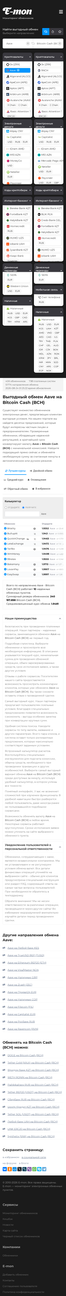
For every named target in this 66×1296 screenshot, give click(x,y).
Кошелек (12, 260)
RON (56, 354)
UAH (48, 328)
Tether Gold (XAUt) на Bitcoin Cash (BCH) (33, 1062)
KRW (17, 321)
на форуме (10, 1163)
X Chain (12, 105)
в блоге (24, 1163)
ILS (55, 337)
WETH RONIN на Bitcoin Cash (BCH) (30, 1077)
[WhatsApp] (34, 1169)
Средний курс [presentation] (15, 479)
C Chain (22, 105)
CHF (41, 345)
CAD (24, 317)
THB (48, 341)
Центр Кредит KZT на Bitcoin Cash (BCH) (33, 1106)
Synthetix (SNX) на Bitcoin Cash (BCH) (31, 1136)
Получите (30, 507)
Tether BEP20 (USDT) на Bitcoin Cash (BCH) (35, 1092)
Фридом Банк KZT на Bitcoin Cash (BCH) (33, 1070)
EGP (41, 370)
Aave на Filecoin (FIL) (21, 1006)
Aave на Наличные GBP (22, 977)
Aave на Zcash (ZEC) (20, 984)
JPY (49, 358)
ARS (25, 321)
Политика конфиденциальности (23, 1292)
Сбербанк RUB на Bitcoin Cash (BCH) (31, 1099)
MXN (48, 362)
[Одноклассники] (10, 1169)
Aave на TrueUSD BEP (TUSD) (26, 955)
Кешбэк (8, 1219)
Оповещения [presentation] (38, 479)
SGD (56, 362)
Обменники (10, 1255)
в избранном (11, 1157)
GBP (17, 317)
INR (41, 362)
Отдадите (13, 507)
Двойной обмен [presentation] (42, 470)
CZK (48, 349)
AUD (56, 345)
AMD (41, 332)
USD (10, 142)
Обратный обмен (17, 488)
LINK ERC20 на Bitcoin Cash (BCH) (29, 1129)
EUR (25, 142)
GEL (48, 345)
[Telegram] (44, 1169)
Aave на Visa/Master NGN (23, 970)
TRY (10, 321)
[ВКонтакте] (5, 1169)
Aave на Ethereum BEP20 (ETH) (27, 962)
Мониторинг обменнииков (20, 1213)
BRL (56, 358)
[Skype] (39, 1169)
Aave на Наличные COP (22, 999)
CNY (41, 366)
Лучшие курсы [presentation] (17, 470)
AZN (49, 354)
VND (49, 332)
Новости (8, 1225)
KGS (10, 317)
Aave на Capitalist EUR (21, 1014)
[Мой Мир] (14, 1169)
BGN (55, 349)
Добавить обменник (16, 1274)
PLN (55, 341)
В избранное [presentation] (43, 488)
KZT (56, 328)
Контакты (8, 1280)
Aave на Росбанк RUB (21, 1021)
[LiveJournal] (24, 1169)
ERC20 (11, 116)
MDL (41, 354)
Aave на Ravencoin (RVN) (23, 1029)
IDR (41, 349)
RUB (17, 142)
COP (56, 366)
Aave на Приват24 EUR (22, 992)
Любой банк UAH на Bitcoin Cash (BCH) (33, 1121)
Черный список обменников (21, 1236)
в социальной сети (34, 1157)
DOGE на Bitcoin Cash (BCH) (25, 1055)
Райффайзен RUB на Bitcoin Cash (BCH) (33, 1084)
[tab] (15, 471)
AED (41, 337)
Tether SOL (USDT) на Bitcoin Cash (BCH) (33, 1114)
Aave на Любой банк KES (23, 947)
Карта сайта (10, 1230)
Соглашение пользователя (20, 1286)
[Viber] (29, 1169)
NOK (48, 370)
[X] (19, 1169)
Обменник (9, 524)
